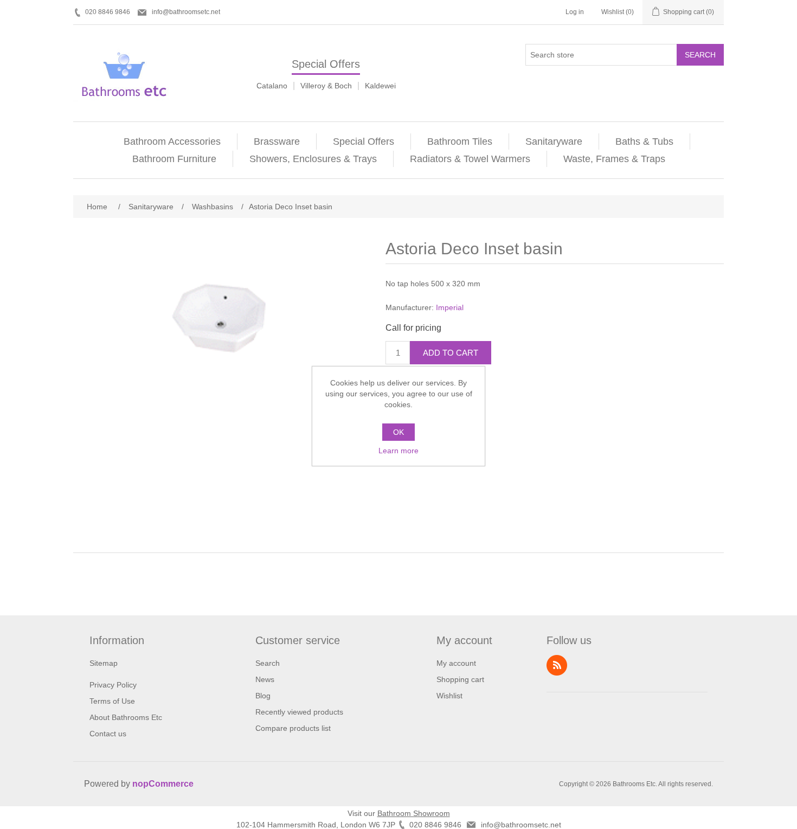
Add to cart (450, 352)
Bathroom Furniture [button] (174, 158)
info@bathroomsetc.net (186, 12)
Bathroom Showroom (413, 813)
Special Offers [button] (363, 141)
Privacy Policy (113, 684)
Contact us (107, 733)
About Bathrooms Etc (125, 717)
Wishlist (449, 695)
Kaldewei (380, 85)
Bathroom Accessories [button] (172, 141)
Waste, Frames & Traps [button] (614, 158)
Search (700, 54)
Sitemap (103, 663)
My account (456, 663)
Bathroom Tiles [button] (459, 141)
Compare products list (293, 728)
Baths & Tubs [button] (644, 141)
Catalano (271, 85)
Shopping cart (460, 679)
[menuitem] (172, 141)
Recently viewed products (299, 712)
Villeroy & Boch (326, 85)
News (264, 679)
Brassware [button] (277, 141)
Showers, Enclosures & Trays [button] (313, 158)
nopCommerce (163, 783)
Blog (263, 695)
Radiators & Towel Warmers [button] (470, 158)
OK (398, 432)
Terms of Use (112, 701)
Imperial (450, 307)
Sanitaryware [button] (553, 141)
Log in (574, 12)
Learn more (398, 450)
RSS (557, 665)
